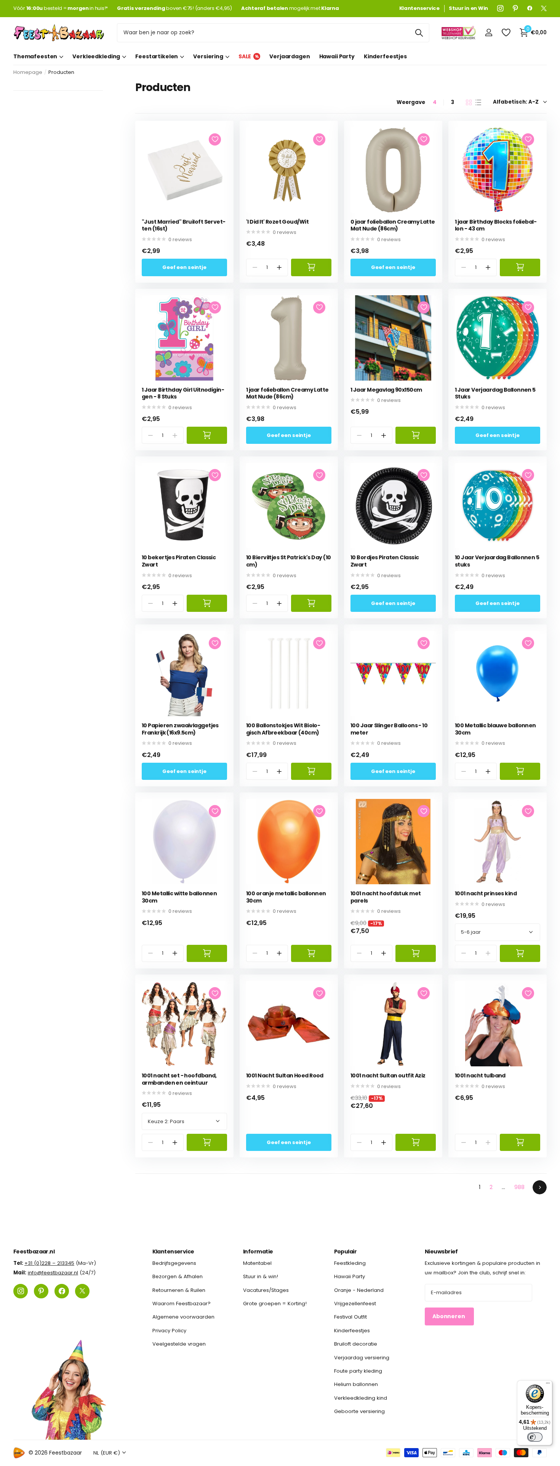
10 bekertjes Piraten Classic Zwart (179, 561)
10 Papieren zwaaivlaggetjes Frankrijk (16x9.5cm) (180, 729)
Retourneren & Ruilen (178, 1289)
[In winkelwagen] (311, 267)
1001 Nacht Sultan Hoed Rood (284, 1075)
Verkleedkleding (96, 56)
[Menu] (547, 1384)
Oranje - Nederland (359, 1289)
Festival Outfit (350, 1316)
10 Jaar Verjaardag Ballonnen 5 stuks (497, 561)
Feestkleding (350, 1263)
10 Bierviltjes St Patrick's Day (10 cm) (288, 561)
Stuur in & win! (260, 1276)
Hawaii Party (337, 56)
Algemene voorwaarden (183, 1316)
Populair (345, 1251)
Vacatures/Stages (266, 1289)
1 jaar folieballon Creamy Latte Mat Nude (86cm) (287, 393)
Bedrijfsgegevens (174, 1263)
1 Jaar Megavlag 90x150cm (386, 390)
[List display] (478, 102)
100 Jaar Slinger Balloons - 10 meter (388, 729)
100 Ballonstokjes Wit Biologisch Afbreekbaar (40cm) (283, 729)
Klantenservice (173, 1251)
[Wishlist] (505, 32)
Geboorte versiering (359, 1411)
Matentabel (257, 1263)
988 (519, 1187)
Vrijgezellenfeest (355, 1303)
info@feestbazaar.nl (53, 1272)
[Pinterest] (515, 8)
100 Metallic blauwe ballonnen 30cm (495, 729)
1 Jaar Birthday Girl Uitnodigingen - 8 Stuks (183, 393)
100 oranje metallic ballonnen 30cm (286, 897)
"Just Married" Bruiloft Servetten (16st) (184, 225)
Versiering (208, 56)
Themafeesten (35, 56)
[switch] (534, 1437)
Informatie (258, 1251)
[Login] (488, 32)
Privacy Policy (169, 1330)
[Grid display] (469, 102)
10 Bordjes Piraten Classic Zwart (384, 561)
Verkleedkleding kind (360, 1397)
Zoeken (418, 32)
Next (540, 1187)
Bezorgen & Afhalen (177, 1276)
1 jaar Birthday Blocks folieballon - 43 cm (496, 225)
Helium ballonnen (356, 1384)
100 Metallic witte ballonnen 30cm (179, 897)
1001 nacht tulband (480, 1075)
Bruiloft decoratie (355, 1344)
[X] (544, 8)
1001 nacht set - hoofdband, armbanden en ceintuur (179, 1079)
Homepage (27, 72)
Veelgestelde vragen (179, 1344)
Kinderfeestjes (385, 56)
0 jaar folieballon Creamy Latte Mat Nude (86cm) (392, 225)
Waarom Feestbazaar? (181, 1303)
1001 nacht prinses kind (486, 893)
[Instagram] (500, 8)
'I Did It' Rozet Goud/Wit (277, 222)
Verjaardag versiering (361, 1357)
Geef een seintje (184, 267)
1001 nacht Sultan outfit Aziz (388, 1075)
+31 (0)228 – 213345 (49, 1263)
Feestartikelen (156, 56)
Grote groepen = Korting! (275, 1303)
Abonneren (449, 1316)
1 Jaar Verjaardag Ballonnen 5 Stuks (495, 393)
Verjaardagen (289, 56)
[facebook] (529, 8)
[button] (279, 267)
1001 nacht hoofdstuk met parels (385, 897)
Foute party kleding (358, 1370)
